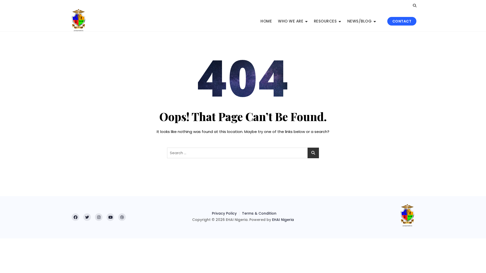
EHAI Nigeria (283, 219)
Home (266, 21)
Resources (325, 21)
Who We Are (290, 21)
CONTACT (402, 21)
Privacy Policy (224, 213)
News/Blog (359, 21)
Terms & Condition (259, 213)
